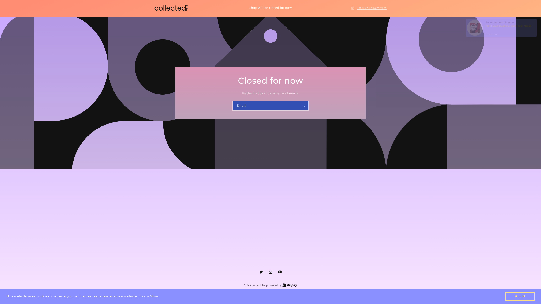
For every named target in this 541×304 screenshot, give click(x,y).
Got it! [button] (520, 296)
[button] (369, 8)
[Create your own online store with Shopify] (289, 285)
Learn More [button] (148, 296)
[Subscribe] (303, 106)
